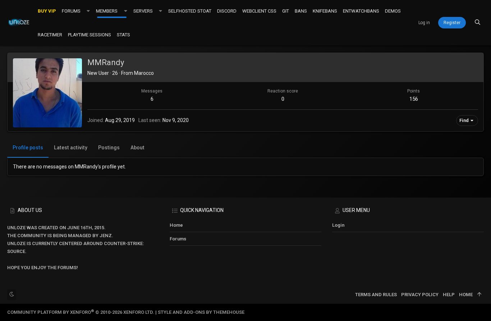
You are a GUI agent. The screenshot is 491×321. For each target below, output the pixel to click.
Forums (178, 238)
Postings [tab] (109, 147)
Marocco (144, 73)
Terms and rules (376, 294)
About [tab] (137, 147)
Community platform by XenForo (80, 312)
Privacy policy (420, 294)
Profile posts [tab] (28, 147)
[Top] (479, 294)
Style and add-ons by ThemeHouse (201, 312)
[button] (88, 11)
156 (413, 99)
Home (176, 225)
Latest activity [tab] (70, 147)
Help (449, 294)
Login (338, 225)
